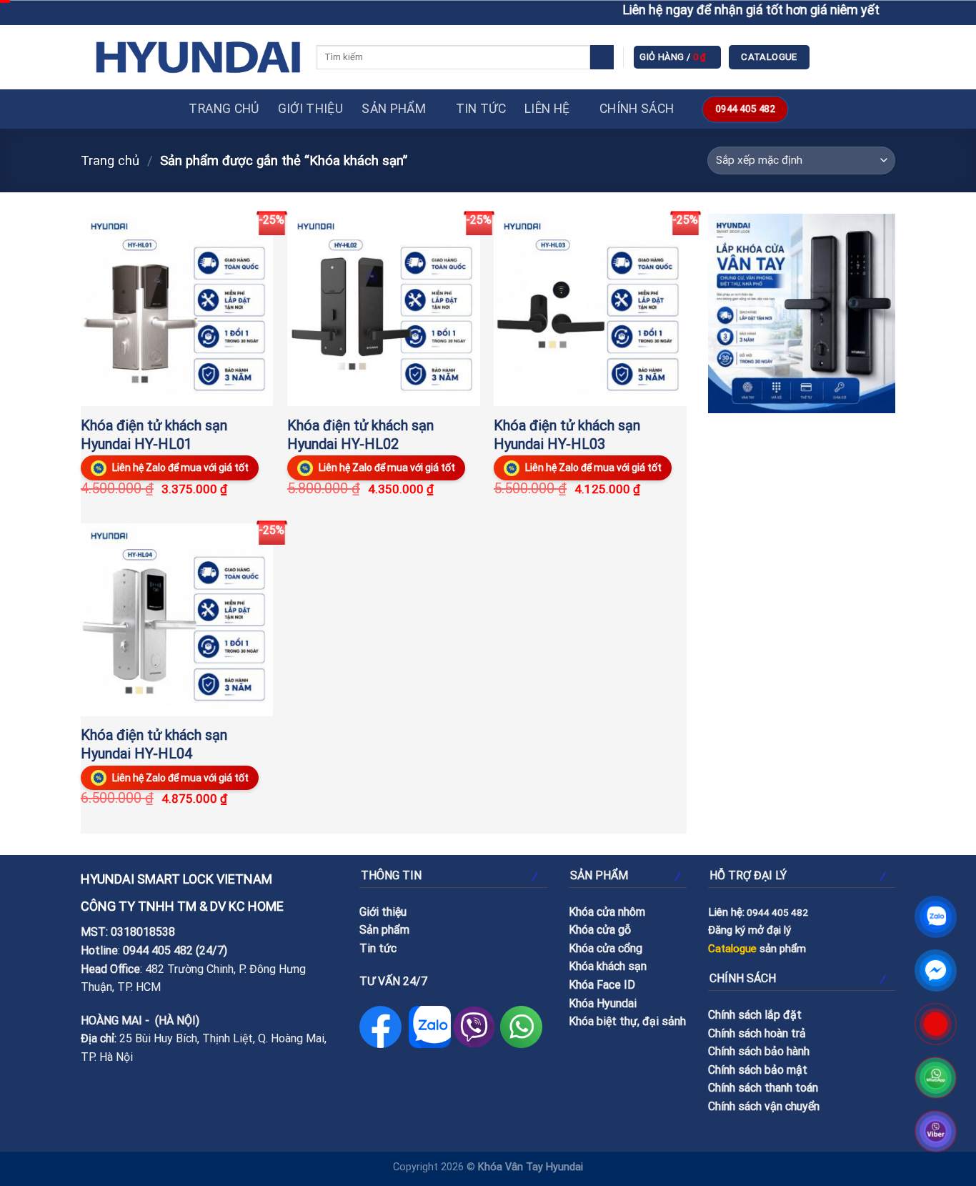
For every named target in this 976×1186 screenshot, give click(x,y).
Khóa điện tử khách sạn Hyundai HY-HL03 (567, 435)
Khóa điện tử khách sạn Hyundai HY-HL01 (154, 435)
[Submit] (602, 57)
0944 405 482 (158, 950)
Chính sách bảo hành (759, 1051)
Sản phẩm (394, 109)
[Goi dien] (936, 1024)
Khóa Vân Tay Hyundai (530, 1167)
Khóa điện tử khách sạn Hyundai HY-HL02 (360, 435)
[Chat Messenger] (936, 970)
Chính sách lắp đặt (755, 1015)
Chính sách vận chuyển (764, 1106)
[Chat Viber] (936, 1131)
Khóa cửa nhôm (607, 912)
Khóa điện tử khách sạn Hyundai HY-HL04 (154, 744)
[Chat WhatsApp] (936, 1077)
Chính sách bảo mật (757, 1070)
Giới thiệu (311, 109)
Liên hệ (546, 109)
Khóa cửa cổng (605, 948)
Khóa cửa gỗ (600, 930)
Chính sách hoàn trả (757, 1033)
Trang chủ (224, 109)
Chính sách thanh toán (763, 1087)
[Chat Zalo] (936, 916)
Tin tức (481, 109)
